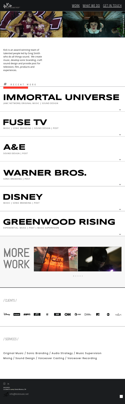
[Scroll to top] (121, 396)
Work (76, 5)
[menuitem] (76, 5)
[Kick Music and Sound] (11, 6)
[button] (4, 384)
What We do (91, 5)
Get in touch (112, 5)
